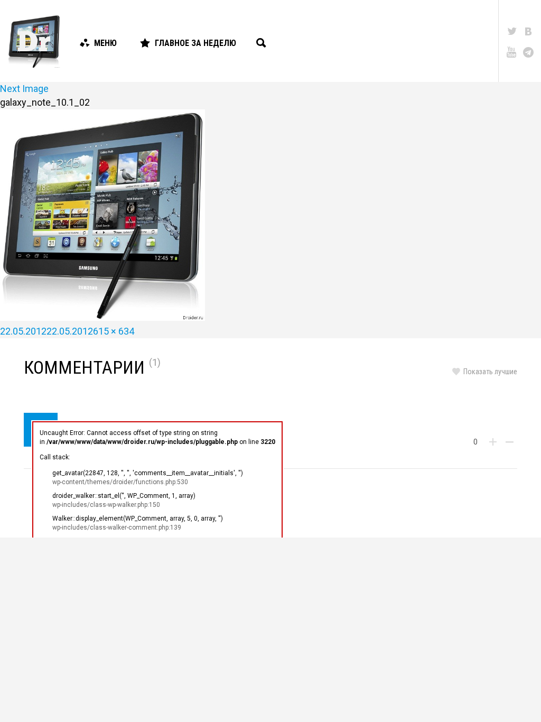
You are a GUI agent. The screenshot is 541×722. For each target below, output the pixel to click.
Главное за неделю (195, 43)
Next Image (24, 88)
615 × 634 (113, 331)
